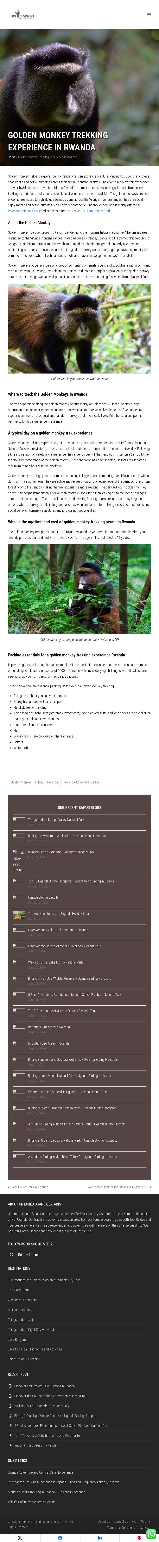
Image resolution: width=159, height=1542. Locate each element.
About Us (104, 1521)
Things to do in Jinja (21, 1320)
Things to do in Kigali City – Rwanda (31, 1329)
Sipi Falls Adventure (21, 1310)
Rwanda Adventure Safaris (81, 782)
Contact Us (121, 1521)
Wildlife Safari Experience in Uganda (32, 1502)
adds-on (33, 188)
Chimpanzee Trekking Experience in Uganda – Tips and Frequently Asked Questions (63, 1482)
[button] (149, 14)
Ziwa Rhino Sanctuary (22, 1300)
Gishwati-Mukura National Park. (91, 211)
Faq (134, 1521)
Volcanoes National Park (24, 211)
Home (11, 157)
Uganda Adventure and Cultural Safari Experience (40, 1472)
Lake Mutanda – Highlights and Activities (35, 1349)
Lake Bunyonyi (17, 1339)
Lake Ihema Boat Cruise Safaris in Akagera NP (117, 1187)
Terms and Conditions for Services (129, 1528)
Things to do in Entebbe (24, 1359)
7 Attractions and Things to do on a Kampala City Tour (44, 1280)
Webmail (145, 1521)
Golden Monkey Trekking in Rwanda (34, 782)
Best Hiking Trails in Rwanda (28, 1187)
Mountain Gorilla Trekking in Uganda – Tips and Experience (46, 1492)
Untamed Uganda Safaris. (37, 1522)
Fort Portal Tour (18, 1290)
